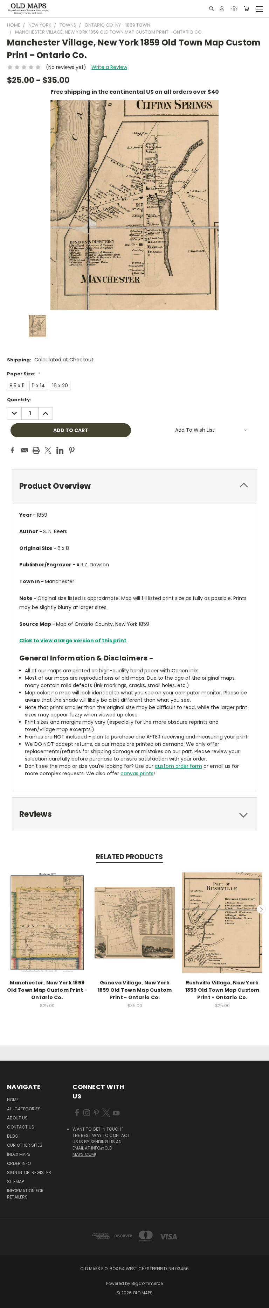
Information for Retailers (25, 1194)
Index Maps (18, 1154)
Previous (8, 909)
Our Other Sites (24, 1145)
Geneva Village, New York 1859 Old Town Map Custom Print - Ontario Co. (135, 990)
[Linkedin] (59, 450)
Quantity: (19, 399)
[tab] (134, 486)
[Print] (36, 450)
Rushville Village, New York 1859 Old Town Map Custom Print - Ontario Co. (222, 990)
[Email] (24, 450)
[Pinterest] (71, 450)
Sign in (15, 1172)
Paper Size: (23, 373)
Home (13, 1100)
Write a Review (109, 67)
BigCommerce (147, 1283)
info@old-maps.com (94, 1151)
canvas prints (136, 773)
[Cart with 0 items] (246, 8)
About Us (17, 1118)
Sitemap (15, 1182)
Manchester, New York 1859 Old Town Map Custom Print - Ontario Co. (47, 990)
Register (41, 1172)
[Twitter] (47, 450)
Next (261, 909)
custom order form (178, 766)
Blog (12, 1136)
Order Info (19, 1163)
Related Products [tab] (129, 857)
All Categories (24, 1109)
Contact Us (20, 1127)
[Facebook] (12, 450)
